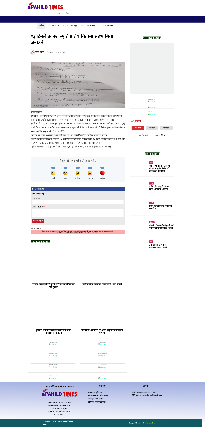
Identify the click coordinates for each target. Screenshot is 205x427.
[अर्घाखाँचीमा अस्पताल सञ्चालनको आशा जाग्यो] (102, 264)
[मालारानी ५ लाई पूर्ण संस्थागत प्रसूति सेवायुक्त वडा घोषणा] (102, 310)
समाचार (151, 183)
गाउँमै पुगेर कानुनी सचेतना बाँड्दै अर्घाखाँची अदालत (159, 188)
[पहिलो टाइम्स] (33, 52)
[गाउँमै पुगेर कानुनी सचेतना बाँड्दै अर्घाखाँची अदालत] (139, 186)
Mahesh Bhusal (151, 423)
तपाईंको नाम (36, 198)
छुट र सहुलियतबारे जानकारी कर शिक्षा (160, 207)
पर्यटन (151, 163)
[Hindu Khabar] (45, 7)
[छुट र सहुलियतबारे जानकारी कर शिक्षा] (139, 205)
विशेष (151, 242)
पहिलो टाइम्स (39, 52)
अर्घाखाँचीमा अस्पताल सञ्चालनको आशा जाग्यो (102, 284)
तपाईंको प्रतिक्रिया (38, 207)
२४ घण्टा (138, 128)
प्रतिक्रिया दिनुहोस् (38, 221)
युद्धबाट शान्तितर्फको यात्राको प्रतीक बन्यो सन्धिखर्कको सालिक (53, 331)
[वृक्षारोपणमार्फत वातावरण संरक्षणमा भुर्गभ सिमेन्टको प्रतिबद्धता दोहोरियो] (139, 166)
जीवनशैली (152, 222)
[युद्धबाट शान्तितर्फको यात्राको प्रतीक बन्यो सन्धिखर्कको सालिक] (53, 310)
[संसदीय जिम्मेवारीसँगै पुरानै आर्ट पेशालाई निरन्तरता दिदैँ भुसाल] (53, 264)
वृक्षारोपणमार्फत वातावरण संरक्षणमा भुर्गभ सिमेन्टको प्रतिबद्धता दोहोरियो (159, 168)
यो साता (152, 128)
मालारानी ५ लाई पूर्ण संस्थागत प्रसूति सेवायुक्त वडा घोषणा (102, 331)
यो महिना (166, 128)
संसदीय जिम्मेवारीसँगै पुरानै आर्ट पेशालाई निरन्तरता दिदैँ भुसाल (53, 285)
